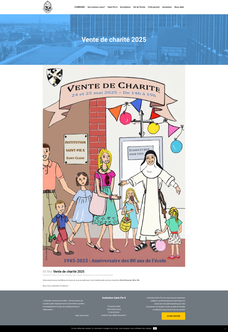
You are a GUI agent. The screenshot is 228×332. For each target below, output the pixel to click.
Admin (110, 275)
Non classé (77, 275)
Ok (155, 328)
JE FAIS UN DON (173, 316)
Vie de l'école (100, 275)
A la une (61, 275)
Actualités (68, 275)
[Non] (225, 328)
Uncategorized (88, 275)
